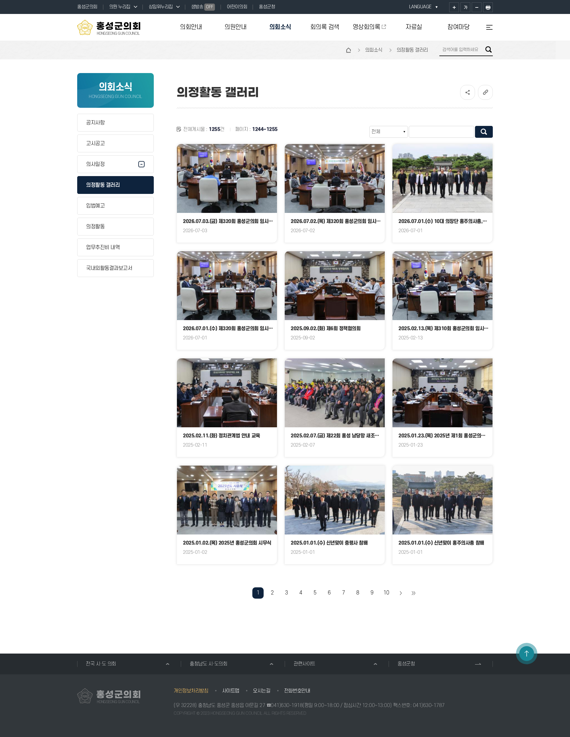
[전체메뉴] (487, 27)
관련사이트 (304, 664)
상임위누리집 (161, 7)
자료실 (414, 27)
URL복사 (485, 92)
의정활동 (95, 227)
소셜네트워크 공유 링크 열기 (467, 92)
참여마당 (458, 27)
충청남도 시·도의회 (208, 664)
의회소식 (280, 27)
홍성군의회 (87, 7)
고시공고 (95, 143)
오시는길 (261, 691)
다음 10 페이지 (400, 593)
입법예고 (95, 206)
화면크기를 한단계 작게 (477, 7)
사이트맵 (230, 691)
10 (386, 593)
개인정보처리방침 (191, 691)
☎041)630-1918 (285, 705)
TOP (526, 653)
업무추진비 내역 (103, 247)
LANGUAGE (420, 7)
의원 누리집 (119, 7)
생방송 (202, 7)
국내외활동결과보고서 (109, 268)
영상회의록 (366, 27)
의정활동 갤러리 (103, 185)
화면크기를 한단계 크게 (454, 7)
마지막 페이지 (413, 593)
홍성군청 (267, 7)
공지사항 (95, 123)
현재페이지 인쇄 (488, 7)
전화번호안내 (297, 691)
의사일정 (95, 164)
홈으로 (348, 50)
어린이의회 (237, 7)
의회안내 (191, 27)
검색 (488, 49)
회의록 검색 (324, 27)
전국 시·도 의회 (101, 664)
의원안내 (235, 27)
